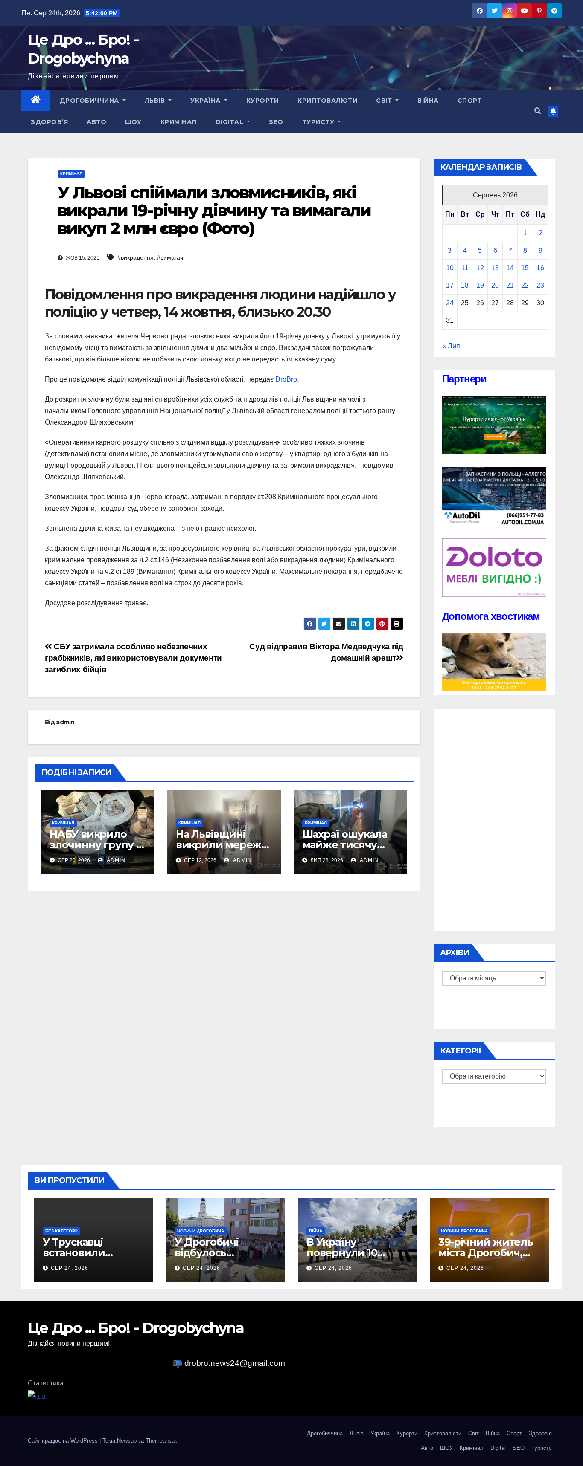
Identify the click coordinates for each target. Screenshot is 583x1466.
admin (65, 722)
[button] (537, 111)
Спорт (470, 100)
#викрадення (135, 257)
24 (450, 303)
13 (495, 268)
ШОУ (133, 122)
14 (510, 268)
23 (540, 285)
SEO (276, 122)
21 (510, 285)
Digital (230, 122)
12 (480, 268)
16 (540, 268)
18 (465, 285)
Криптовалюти (327, 100)
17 (450, 285)
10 (450, 268)
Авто (96, 122)
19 (480, 285)
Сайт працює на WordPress (63, 1440)
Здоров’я (49, 122)
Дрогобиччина (90, 100)
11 (465, 268)
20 (495, 285)
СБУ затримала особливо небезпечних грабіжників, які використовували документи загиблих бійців (133, 658)
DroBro (286, 379)
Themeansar (161, 1440)
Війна (428, 100)
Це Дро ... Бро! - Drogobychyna (136, 1328)
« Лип (451, 346)
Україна (206, 100)
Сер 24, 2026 (69, 1268)
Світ (385, 100)
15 (525, 268)
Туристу (319, 122)
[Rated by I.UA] (37, 1395)
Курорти (262, 100)
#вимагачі (170, 257)
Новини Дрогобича (200, 1231)
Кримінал (178, 122)
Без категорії (61, 1231)
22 (525, 285)
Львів (156, 100)
